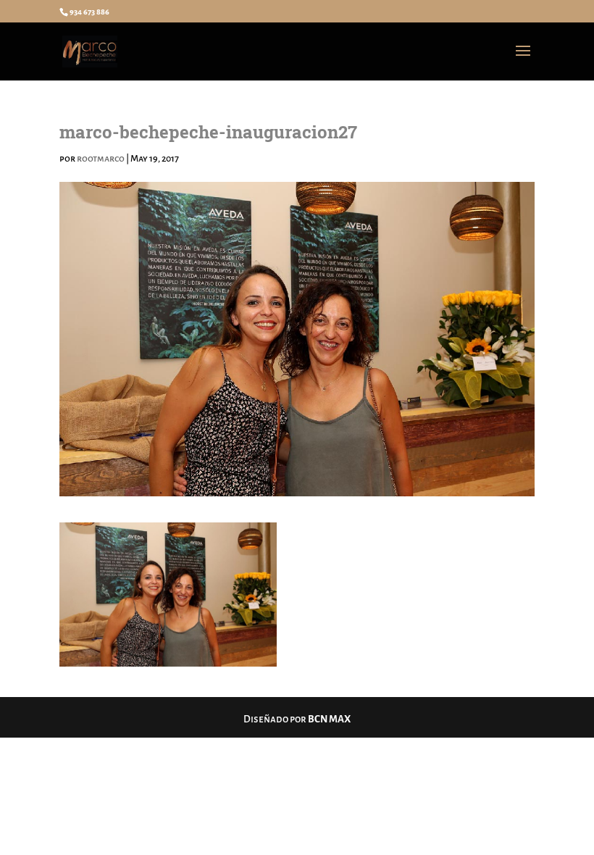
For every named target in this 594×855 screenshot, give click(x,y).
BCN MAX (329, 719)
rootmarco (101, 159)
